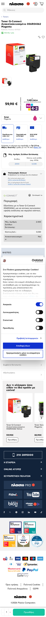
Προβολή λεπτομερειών (27, 338)
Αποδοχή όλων (23, 346)
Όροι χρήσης (12, 585)
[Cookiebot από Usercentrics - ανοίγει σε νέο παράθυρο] (32, 260)
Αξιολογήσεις (9, 373)
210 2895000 (24, 455)
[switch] (39, 312)
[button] (5, 418)
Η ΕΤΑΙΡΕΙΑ (9, 463)
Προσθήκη (29, 612)
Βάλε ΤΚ (37, 147)
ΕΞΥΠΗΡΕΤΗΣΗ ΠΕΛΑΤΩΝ (17, 476)
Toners (5, 17)
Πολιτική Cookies (32, 585)
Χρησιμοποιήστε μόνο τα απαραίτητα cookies (23, 354)
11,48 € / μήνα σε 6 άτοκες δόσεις (19, 184)
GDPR (35, 589)
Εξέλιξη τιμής (9, 33)
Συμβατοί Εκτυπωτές (12, 365)
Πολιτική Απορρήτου (18, 589)
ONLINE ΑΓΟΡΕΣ (12, 469)
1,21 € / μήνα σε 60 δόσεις (17, 180)
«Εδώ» (32, 296)
